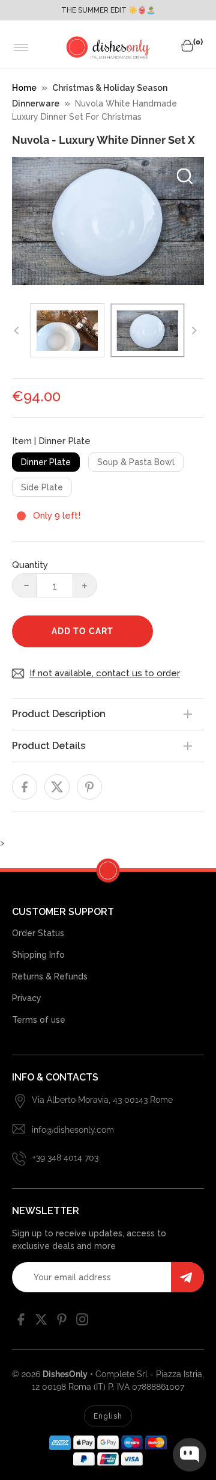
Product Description (59, 714)
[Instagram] (82, 1322)
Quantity (30, 565)
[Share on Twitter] (57, 787)
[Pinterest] (62, 1322)
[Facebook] (21, 1322)
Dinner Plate (46, 462)
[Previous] (17, 330)
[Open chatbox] (189, 1455)
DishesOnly (65, 1374)
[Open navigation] (21, 47)
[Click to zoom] (185, 176)
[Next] (193, 330)
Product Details (48, 745)
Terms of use (38, 1020)
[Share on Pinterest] (89, 787)
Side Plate (42, 487)
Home (24, 88)
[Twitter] (41, 1322)
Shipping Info (38, 955)
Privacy (26, 998)
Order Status (38, 933)
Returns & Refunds (50, 976)
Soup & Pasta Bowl (136, 462)
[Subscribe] (187, 1277)
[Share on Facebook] (24, 787)
